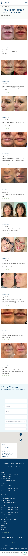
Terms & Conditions (14, 548)
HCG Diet (3, 525)
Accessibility (24, 548)
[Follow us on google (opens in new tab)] (21, 537)
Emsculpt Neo (4, 523)
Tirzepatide (3, 527)
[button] (21, 440)
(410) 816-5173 (5, 456)
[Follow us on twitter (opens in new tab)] (14, 537)
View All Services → (6, 532)
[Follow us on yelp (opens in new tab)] (19, 537)
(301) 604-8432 (5, 449)
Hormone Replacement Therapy (9, 519)
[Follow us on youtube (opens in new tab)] (12, 537)
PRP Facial (3, 521)
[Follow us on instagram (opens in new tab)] (10, 537)
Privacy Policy (4, 548)
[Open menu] (26, 2)
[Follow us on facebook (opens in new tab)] (8, 537)
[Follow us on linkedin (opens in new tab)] (17, 537)
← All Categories (5, 6)
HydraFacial (4, 529)
